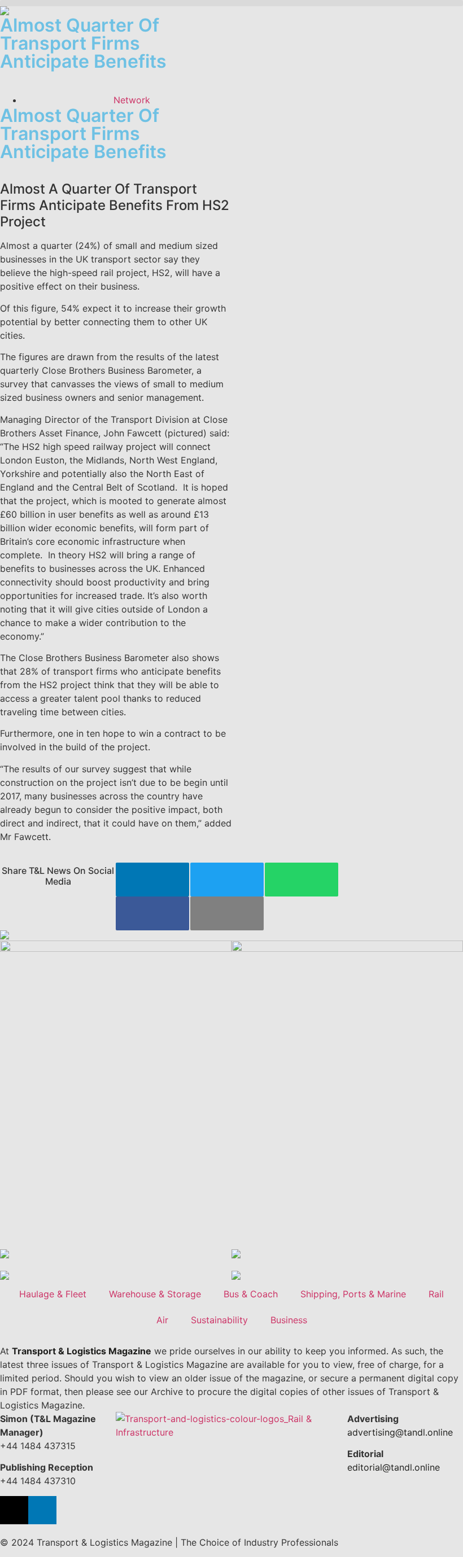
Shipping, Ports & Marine (353, 1294)
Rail (436, 1294)
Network (131, 100)
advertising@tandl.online (400, 1432)
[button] (231, 3)
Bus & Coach (251, 1294)
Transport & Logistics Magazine (81, 1351)
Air (162, 1320)
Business (288, 1320)
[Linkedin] (42, 1510)
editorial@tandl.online (393, 1467)
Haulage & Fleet (52, 1294)
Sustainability (219, 1320)
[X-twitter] (14, 1510)
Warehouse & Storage (155, 1294)
